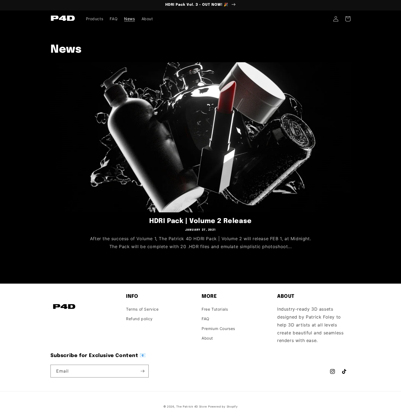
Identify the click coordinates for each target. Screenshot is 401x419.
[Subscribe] (142, 371)
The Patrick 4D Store (191, 406)
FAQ (206, 318)
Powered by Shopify (223, 406)
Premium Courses (218, 328)
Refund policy (139, 318)
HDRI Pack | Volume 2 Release (200, 221)
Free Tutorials (215, 309)
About (207, 338)
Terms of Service (142, 309)
